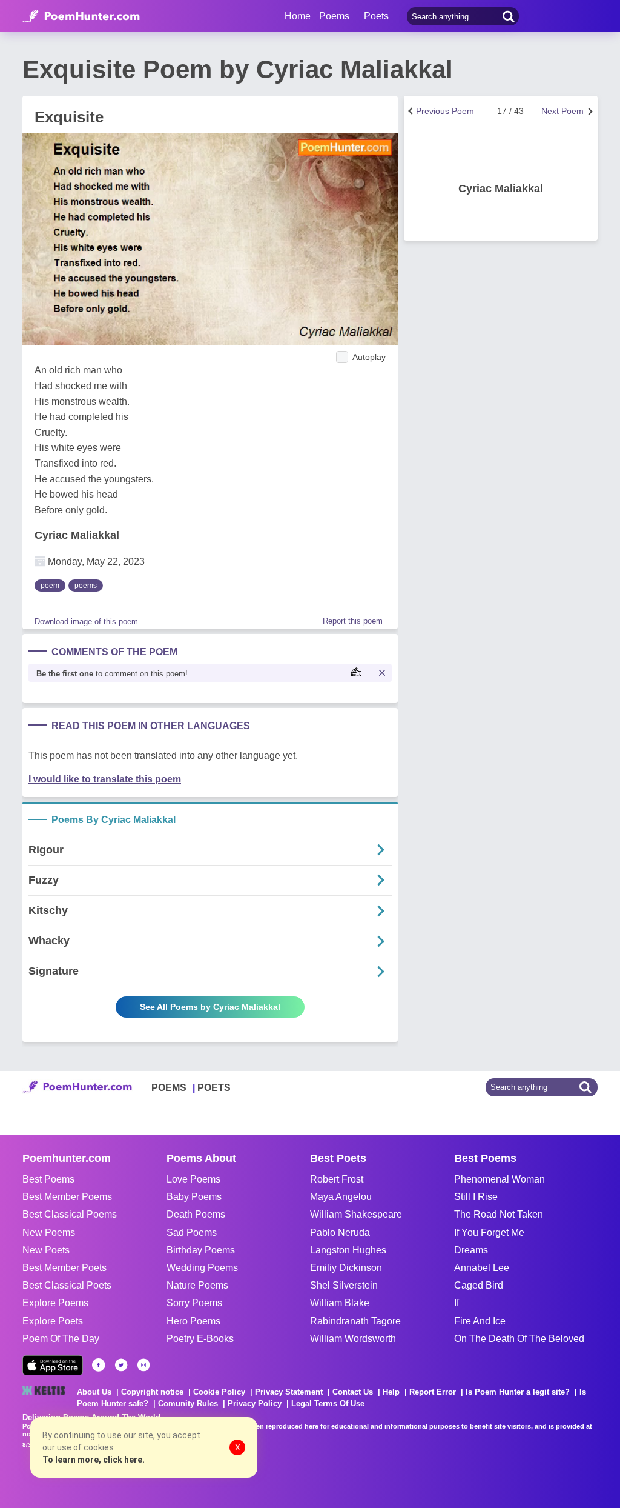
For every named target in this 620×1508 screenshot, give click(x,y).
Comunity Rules (188, 1403)
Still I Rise (476, 1197)
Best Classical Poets (66, 1285)
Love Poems (193, 1179)
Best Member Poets (64, 1268)
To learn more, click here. (93, 1459)
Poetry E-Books (200, 1338)
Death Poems (196, 1214)
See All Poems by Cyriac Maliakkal (210, 1007)
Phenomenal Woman (499, 1179)
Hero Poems (193, 1321)
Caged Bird (478, 1285)
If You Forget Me (489, 1232)
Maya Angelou (341, 1197)
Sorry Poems (194, 1303)
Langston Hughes (348, 1250)
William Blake (339, 1303)
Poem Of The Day (60, 1338)
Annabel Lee (481, 1268)
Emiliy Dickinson (346, 1268)
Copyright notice (152, 1391)
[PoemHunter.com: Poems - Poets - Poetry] (81, 16)
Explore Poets (52, 1321)
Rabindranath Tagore (355, 1321)
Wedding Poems (202, 1268)
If (456, 1303)
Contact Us (352, 1391)
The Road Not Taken (498, 1214)
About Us (94, 1391)
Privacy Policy (255, 1403)
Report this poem (353, 621)
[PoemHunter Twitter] (121, 1365)
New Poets (46, 1250)
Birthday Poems (201, 1250)
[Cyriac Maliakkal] (501, 149)
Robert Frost (336, 1179)
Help (391, 1391)
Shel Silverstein (344, 1285)
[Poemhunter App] (52, 1365)
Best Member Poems (67, 1197)
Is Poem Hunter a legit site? (518, 1391)
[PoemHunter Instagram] (143, 1365)
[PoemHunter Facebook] (98, 1365)
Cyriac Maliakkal (77, 535)
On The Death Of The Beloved (519, 1338)
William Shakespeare (356, 1214)
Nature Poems (197, 1285)
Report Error (432, 1391)
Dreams (471, 1250)
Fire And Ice (480, 1321)
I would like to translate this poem (104, 779)
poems (85, 585)
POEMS (168, 1088)
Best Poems (48, 1179)
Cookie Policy (219, 1391)
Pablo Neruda (340, 1232)
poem (50, 585)
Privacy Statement (289, 1391)
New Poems (48, 1232)
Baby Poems (194, 1197)
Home (298, 16)
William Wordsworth (353, 1338)
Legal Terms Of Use (327, 1403)
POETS (214, 1088)
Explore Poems (55, 1303)
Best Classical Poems (69, 1214)
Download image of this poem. (87, 621)
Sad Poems (192, 1232)
